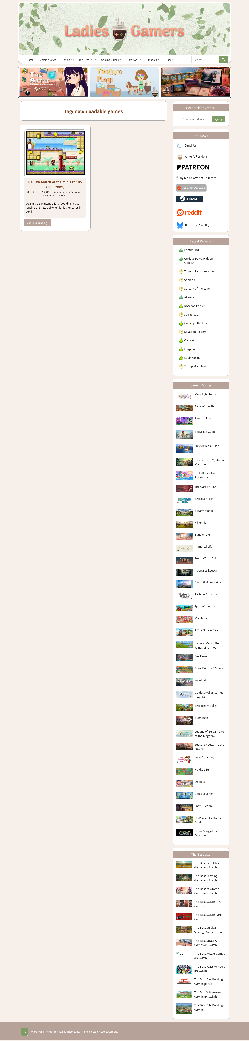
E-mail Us (191, 145)
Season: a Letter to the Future (209, 747)
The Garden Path (206, 487)
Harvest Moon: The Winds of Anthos (207, 645)
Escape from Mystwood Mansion (210, 462)
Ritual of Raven (204, 418)
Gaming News (48, 60)
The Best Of (85, 60)
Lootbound (191, 250)
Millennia (200, 522)
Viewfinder (202, 680)
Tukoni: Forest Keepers (199, 271)
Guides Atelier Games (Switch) (209, 695)
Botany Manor (204, 511)
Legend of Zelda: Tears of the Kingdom (209, 734)
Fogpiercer (191, 349)
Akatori (189, 297)
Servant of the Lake (197, 288)
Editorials (151, 60)
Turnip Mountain (195, 366)
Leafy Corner (193, 358)
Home (30, 60)
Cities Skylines (204, 794)
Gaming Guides (110, 60)
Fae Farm (201, 656)
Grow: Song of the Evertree (206, 833)
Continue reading (37, 223)
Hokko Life (202, 769)
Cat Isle (189, 340)
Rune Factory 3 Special (209, 668)
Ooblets (200, 782)
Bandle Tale (202, 534)
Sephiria (189, 280)
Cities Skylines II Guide (209, 582)
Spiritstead (191, 314)
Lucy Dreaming (204, 757)
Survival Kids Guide (207, 446)
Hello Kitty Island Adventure (206, 475)
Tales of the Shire (206, 406)
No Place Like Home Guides (208, 820)
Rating (66, 60)
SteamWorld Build (206, 558)
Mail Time (201, 618)
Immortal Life (204, 547)
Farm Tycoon (203, 806)
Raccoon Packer (194, 306)
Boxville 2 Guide (205, 432)
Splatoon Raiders (195, 332)
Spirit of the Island (206, 606)
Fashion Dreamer (206, 594)
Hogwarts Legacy (206, 570)
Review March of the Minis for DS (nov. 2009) (55, 184)
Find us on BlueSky (197, 225)
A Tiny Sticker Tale (206, 630)
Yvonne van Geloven (68, 192)
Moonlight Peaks (205, 394)
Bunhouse (201, 718)
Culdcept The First (196, 323)
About (169, 60)
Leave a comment (55, 195)
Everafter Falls (204, 499)
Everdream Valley (206, 706)
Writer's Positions (196, 156)
